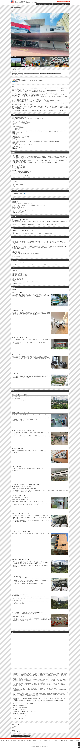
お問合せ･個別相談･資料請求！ (63, 1)
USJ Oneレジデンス (17, 310)
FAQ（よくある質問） (53, 740)
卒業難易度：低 (49, 73)
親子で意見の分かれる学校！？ (20, 559)
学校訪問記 (29, 740)
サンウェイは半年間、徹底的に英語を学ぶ (23, 431)
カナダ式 (23, 74)
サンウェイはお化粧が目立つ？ (20, 513)
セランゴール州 (27, 73)
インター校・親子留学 (47, 4)
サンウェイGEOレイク (18, 292)
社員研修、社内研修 (64, 740)
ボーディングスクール (34, 73)
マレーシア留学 (40, 4)
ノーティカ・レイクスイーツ (20, 373)
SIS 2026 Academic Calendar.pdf (31, 194)
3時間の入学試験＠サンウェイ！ (21, 577)
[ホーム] (13, 1)
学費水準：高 (20, 73)
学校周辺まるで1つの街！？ (19, 395)
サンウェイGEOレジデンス (19, 338)
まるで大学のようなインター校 (20, 413)
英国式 (20, 74)
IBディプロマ (28, 74)
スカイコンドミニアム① (18, 354)
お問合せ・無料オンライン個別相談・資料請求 (20, 735)
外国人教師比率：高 (57, 73)
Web (16, 148)
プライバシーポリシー (43, 743)
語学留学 (62, 4)
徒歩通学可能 (14, 73)
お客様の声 (34, 743)
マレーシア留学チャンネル (21, 1)
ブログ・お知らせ (21, 740)
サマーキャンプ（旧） (37, 740)
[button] (40, 35)
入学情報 (45, 740)
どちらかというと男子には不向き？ (22, 531)
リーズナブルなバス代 (18, 449)
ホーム (12, 7)
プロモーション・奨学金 (74, 740)
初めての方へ (67, 4)
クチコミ (20, 147)
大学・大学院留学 (56, 4)
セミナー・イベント (5, 740)
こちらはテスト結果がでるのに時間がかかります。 (26, 484)
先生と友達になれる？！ (18, 466)
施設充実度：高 (15, 74)
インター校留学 (17, 7)
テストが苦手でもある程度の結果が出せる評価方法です (27, 613)
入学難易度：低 (43, 73)
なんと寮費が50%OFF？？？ (20, 595)
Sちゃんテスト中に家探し (19, 495)
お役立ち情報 (13, 740)
